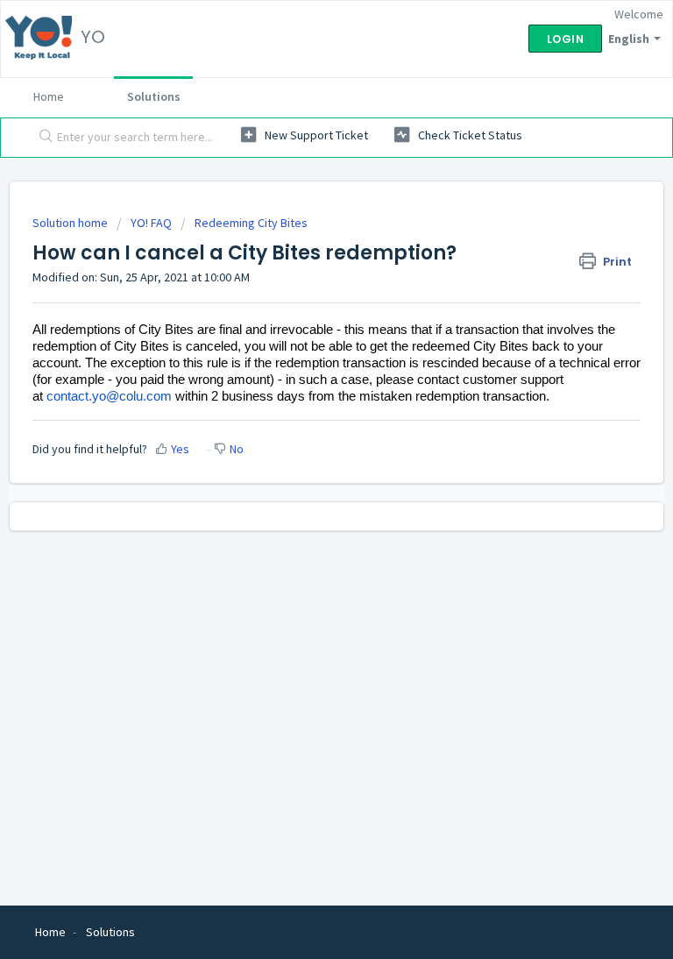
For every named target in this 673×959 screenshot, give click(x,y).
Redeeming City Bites (251, 223)
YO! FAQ (151, 223)
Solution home (71, 223)
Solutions (154, 96)
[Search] (42, 137)
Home (48, 96)
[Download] (304, 468)
